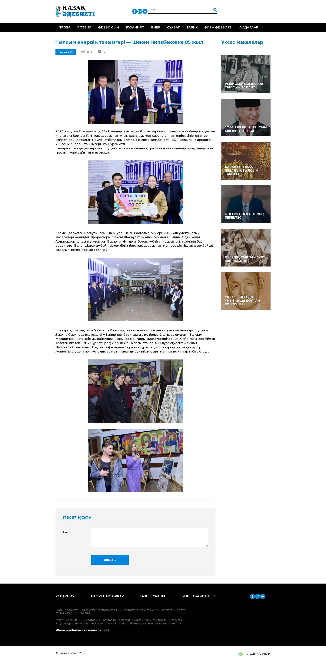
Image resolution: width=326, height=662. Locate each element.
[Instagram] (139, 11)
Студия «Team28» (258, 653)
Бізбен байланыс (198, 596)
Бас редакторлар (107, 596)
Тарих (192, 27)
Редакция (65, 596)
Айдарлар (248, 27)
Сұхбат (173, 27)
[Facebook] (134, 11)
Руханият (135, 27)
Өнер (155, 27)
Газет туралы (152, 596)
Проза (64, 27)
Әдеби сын (108, 27)
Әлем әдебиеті (219, 27)
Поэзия (84, 27)
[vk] (145, 11)
